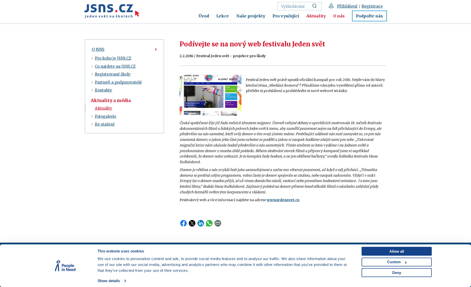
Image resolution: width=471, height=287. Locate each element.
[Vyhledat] (315, 6)
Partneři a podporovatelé (118, 82)
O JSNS (98, 49)
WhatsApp (209, 223)
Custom (394, 262)
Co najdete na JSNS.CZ (115, 66)
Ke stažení (104, 124)
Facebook (183, 223)
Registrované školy (113, 74)
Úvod (203, 15)
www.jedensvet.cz (283, 200)
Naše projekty (250, 15)
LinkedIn (201, 223)
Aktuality (316, 15)
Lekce (222, 15)
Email (218, 223)
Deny (396, 273)
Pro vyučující (286, 15)
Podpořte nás (369, 15)
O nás (339, 15)
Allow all (396, 251)
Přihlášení (347, 6)
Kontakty (103, 90)
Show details (109, 281)
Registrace (372, 6)
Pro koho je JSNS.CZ (113, 58)
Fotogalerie (105, 116)
